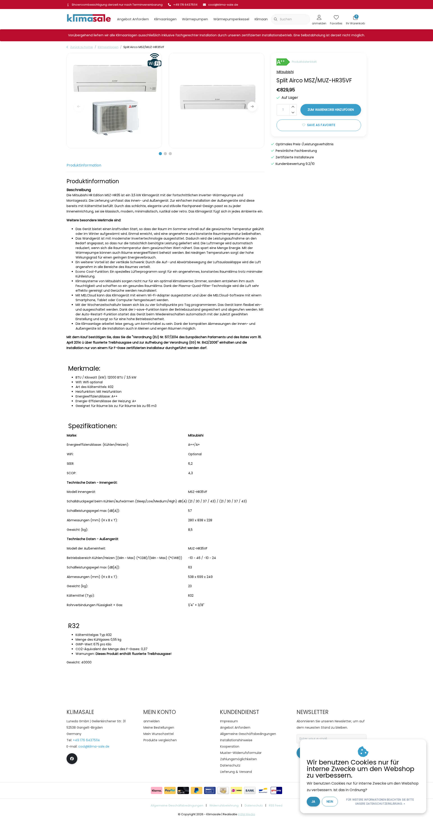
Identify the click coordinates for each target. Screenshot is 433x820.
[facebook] (72, 758)
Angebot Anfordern (133, 19)
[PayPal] (170, 790)
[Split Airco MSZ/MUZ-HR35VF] (114, 100)
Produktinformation (84, 165)
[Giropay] (276, 790)
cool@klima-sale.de (93, 746)
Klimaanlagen (165, 19)
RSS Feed (275, 805)
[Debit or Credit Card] (183, 790)
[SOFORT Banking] (156, 790)
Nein (330, 801)
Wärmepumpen (195, 19)
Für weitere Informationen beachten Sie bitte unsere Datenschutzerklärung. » (380, 802)
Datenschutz (254, 805)
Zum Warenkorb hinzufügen (330, 110)
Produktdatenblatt (304, 62)
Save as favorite (321, 125)
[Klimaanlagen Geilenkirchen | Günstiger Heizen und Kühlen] (89, 18)
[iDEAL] (236, 790)
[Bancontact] (263, 790)
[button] (160, 153)
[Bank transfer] (250, 790)
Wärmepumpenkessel (231, 19)
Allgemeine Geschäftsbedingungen (177, 805)
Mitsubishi (285, 71)
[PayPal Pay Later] (196, 790)
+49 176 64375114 (86, 740)
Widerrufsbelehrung (224, 805)
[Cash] (223, 790)
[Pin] (210, 790)
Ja (313, 801)
